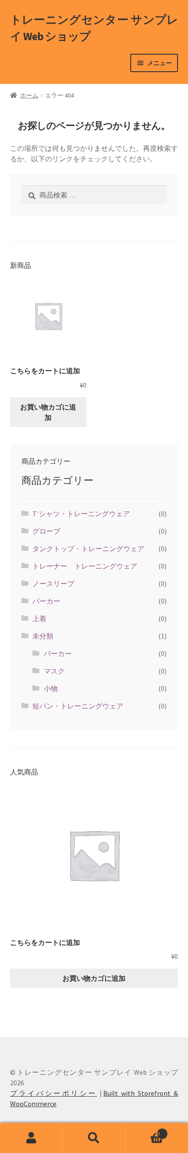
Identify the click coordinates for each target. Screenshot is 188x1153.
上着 (39, 618)
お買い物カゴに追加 (48, 412)
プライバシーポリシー (53, 1093)
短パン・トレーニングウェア (77, 706)
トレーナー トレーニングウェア (84, 566)
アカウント (31, 1138)
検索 (94, 1138)
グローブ (46, 531)
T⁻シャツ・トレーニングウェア (81, 513)
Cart (142, 1130)
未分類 (42, 636)
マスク (54, 671)
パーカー (46, 601)
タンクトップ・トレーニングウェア (88, 548)
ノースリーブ (53, 583)
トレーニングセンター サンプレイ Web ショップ (94, 28)
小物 (51, 688)
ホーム (29, 95)
